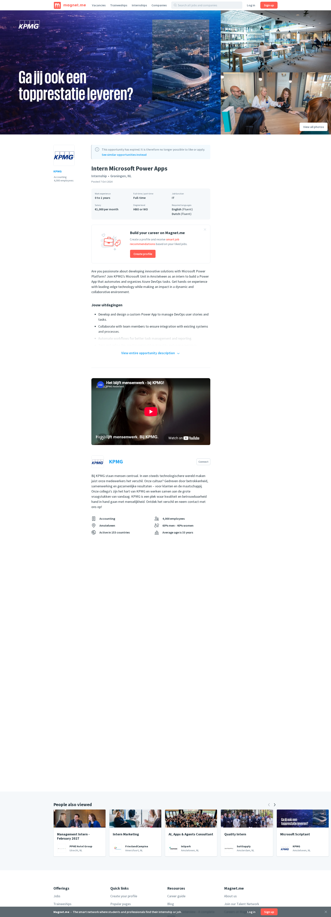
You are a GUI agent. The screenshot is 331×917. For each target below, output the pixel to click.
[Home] (70, 5)
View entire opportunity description (148, 353)
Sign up (269, 5)
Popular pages (120, 904)
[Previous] (269, 805)
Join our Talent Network (241, 904)
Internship (99, 176)
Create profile (143, 254)
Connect (203, 461)
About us (230, 896)
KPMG (57, 171)
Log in (251, 5)
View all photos (313, 127)
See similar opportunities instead (124, 155)
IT (173, 198)
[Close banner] (205, 230)
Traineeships (118, 5)
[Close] (326, 912)
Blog (170, 904)
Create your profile (123, 896)
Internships (139, 5)
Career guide (176, 896)
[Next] (275, 805)
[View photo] (110, 72)
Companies (159, 5)
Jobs (56, 896)
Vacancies (99, 5)
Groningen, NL (121, 176)
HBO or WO (140, 209)
